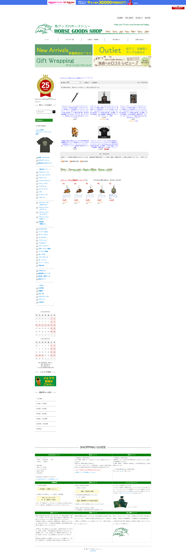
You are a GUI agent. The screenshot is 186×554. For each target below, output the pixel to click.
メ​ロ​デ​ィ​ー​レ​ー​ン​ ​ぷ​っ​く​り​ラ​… (101, 196)
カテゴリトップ (63, 77)
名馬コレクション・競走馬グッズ (75, 77)
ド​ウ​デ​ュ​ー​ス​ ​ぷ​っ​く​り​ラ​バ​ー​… (78, 196)
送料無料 (94, 82)
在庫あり (87, 82)
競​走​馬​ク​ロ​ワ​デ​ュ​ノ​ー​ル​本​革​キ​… (113, 196)
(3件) (107, 119)
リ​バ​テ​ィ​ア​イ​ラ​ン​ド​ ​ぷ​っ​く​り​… (90, 196)
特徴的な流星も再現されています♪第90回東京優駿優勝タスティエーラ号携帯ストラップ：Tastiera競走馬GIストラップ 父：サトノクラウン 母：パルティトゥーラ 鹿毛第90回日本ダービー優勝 (75, 144)
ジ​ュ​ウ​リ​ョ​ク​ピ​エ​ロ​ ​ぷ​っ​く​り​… (67, 196)
